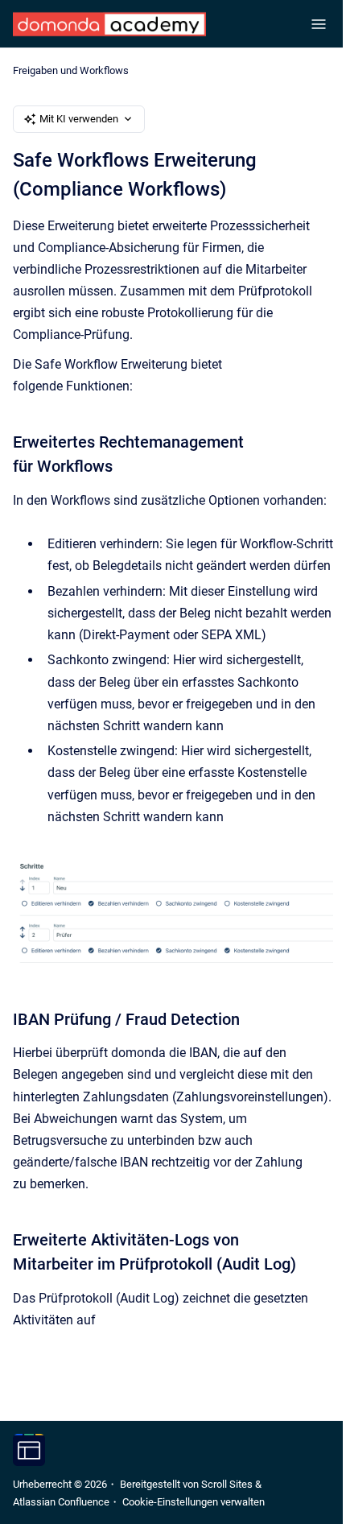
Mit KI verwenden (78, 119)
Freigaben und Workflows (71, 70)
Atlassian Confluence (61, 1502)
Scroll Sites (227, 1484)
